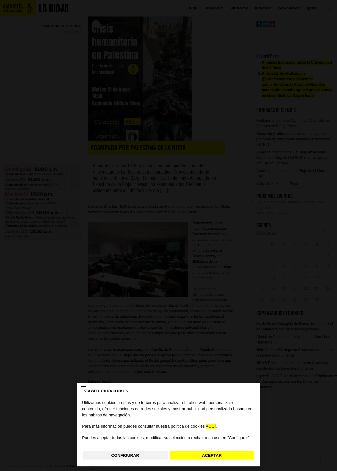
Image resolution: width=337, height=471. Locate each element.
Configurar (125, 455)
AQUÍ (211, 426)
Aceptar (212, 455)
